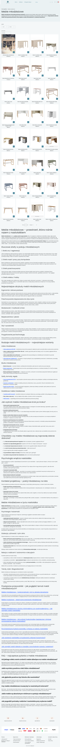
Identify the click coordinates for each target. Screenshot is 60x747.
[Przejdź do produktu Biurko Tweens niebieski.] (8, 185)
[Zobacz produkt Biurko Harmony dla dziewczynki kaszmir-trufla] (14, 122)
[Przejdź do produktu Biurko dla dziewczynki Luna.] (37, 90)
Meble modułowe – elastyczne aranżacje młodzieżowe (21, 600)
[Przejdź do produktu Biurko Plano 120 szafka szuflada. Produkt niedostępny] (51, 138)
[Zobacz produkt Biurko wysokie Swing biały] (14, 216)
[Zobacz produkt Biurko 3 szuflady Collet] (28, 52)
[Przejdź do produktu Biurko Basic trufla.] (37, 67)
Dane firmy (50, 740)
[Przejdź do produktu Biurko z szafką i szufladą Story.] (51, 208)
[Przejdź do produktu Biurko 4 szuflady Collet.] (37, 44)
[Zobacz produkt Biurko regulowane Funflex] (14, 170)
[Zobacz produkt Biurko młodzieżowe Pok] (28, 146)
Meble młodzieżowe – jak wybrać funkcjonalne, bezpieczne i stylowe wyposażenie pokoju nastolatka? (26, 620)
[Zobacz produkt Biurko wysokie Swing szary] (28, 216)
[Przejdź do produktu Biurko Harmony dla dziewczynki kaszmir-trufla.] (8, 114)
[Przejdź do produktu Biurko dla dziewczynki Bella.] (23, 90)
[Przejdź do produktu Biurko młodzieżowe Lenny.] (8, 138)
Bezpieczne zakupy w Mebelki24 (6, 741)
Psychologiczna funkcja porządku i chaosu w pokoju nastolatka (25, 629)
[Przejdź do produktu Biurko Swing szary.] (37, 161)
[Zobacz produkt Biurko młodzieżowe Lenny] (14, 146)
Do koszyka (57, 52)
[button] (52, 2)
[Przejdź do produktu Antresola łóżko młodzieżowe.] (8, 44)
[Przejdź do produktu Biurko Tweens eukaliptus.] (51, 161)
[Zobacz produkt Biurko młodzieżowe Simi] (43, 146)
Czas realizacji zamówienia (28, 743)
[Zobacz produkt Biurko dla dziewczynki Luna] (43, 99)
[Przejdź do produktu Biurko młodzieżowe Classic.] (51, 114)
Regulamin (39, 739)
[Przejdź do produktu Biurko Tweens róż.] (23, 185)
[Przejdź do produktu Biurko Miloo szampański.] (37, 114)
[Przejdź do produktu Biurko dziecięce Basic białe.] (51, 90)
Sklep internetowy (29, 745)
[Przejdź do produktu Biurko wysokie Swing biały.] (8, 208)
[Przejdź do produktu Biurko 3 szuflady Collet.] (23, 44)
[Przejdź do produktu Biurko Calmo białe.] (51, 67)
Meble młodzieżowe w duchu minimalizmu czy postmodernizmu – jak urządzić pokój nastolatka (27, 610)
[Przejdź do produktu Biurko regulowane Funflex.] (8, 161)
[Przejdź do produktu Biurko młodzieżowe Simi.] (37, 138)
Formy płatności (28, 739)
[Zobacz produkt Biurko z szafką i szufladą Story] (57, 216)
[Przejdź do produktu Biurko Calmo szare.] (8, 90)
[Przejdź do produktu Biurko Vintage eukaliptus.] (37, 185)
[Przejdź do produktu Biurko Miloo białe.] (23, 114)
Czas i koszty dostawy (29, 740)
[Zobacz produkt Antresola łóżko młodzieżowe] (14, 52)
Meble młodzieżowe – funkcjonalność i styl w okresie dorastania (25, 592)
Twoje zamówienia (17, 739)
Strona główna (4, 9)
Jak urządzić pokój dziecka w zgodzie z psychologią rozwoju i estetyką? (27, 647)
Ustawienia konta (16, 740)
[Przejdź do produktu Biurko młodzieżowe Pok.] (23, 138)
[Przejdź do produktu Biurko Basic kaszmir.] (23, 67)
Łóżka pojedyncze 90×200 (9, 349)
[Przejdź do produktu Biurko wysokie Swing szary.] (23, 208)
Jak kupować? (4, 739)
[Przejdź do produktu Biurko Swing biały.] (23, 161)
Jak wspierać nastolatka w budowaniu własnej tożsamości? (23, 638)
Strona (23, 224)
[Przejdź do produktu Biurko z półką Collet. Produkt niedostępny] (37, 208)
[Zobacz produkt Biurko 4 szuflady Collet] (43, 52)
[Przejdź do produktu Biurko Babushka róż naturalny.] (8, 67)
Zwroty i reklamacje (40, 742)
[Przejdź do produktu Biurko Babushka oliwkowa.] (51, 44)
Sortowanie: (3, 30)
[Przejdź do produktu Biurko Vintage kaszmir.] (51, 185)
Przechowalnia (16, 742)
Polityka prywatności (41, 740)
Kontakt (49, 739)
